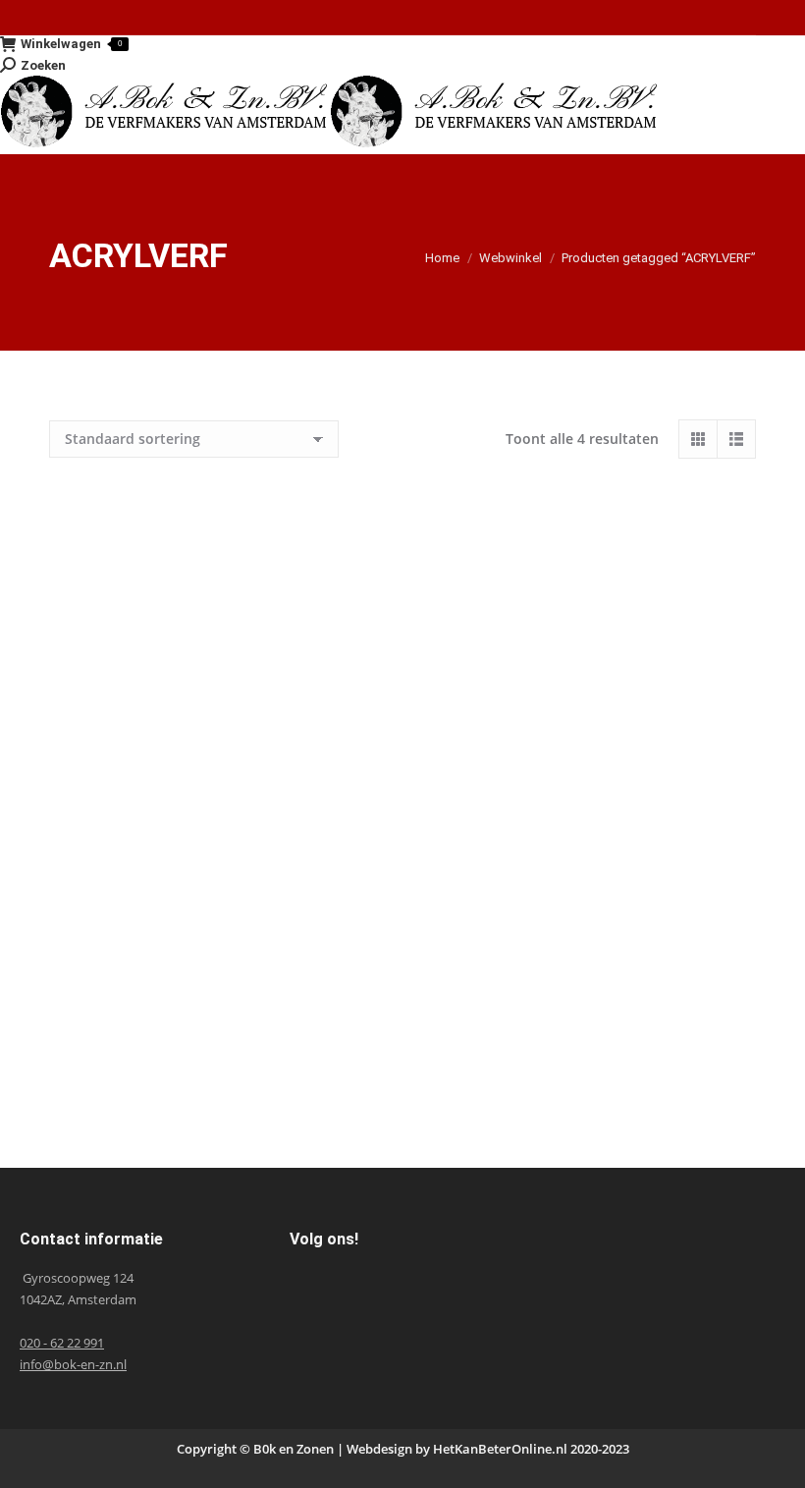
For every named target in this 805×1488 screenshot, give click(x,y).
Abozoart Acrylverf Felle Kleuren (587, 736)
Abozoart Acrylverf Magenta (218, 1058)
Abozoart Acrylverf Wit (587, 1058)
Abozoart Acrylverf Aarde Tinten (218, 736)
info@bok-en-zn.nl (73, 1364)
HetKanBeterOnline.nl (500, 1449)
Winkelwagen (71, 43)
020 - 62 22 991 (62, 1342)
